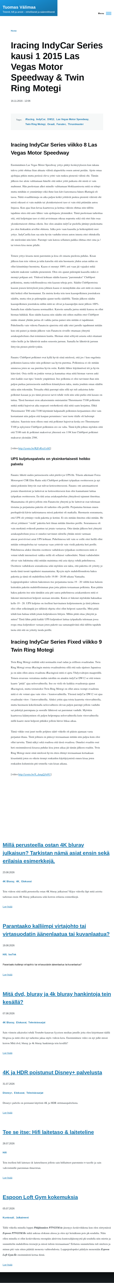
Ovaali (51, 124)
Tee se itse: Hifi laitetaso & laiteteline (48, 1132)
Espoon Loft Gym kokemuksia (40, 1197)
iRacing (29, 119)
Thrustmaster (76, 124)
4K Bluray (8, 881)
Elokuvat (26, 881)
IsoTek (12, 954)
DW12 (50, 119)
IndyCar (40, 119)
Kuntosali (8, 1217)
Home (14, 31)
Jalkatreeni (22, 1217)
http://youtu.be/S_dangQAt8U (34, 774)
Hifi (5, 954)
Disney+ (7, 1093)
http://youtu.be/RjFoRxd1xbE (34, 448)
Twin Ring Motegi (35, 124)
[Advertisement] (57, 803)
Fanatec (61, 124)
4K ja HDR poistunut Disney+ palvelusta (52, 1072)
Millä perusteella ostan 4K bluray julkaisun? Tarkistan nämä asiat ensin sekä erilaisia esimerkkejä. (56, 853)
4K (17, 881)
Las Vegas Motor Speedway (72, 119)
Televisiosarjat (36, 1022)
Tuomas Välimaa (19, 7)
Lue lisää (7, 906)
